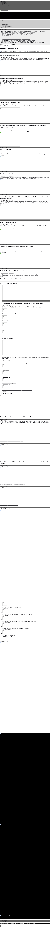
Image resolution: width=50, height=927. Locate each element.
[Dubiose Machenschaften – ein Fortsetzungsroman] (10, 481)
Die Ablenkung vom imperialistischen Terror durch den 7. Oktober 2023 (18, 246)
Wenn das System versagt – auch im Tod (10, 368)
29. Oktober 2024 (4, 104)
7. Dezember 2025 (6, 615)
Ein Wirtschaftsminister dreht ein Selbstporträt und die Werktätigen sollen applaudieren (19, 621)
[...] (40, 307)
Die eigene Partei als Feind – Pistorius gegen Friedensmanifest (14, 327)
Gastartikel (11, 104)
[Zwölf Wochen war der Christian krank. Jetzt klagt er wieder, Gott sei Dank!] (4, 388)
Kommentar (4, 6)
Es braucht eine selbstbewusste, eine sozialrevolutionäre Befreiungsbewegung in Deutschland (23, 125)
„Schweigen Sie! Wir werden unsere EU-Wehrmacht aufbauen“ (14, 376)
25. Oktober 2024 (4, 176)
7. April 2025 (5, 377)
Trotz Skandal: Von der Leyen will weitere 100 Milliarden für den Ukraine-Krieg (22, 303)
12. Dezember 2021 (4, 508)
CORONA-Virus (5, 16)
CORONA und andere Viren (6, 393)
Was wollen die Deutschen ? (7, 320)
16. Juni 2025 (5, 328)
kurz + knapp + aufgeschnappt (6, 338)
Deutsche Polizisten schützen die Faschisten (10, 102)
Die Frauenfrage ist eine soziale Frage (9, 55)
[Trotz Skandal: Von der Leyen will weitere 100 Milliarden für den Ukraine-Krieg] (12, 299)
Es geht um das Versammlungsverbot (9, 313)
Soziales (4, 2)
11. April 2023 (3, 487)
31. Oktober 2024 (4, 57)
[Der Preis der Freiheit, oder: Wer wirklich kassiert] (4, 605)
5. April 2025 (5, 384)
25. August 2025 (6, 360)
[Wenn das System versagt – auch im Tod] (4, 366)
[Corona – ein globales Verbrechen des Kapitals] (10, 438)
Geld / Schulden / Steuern (7, 26)
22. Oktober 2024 (4, 200)
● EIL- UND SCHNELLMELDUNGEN (8, 283)
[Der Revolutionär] (4, 10)
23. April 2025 (3, 466)
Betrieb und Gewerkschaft (7, 15)
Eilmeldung (4, 13)
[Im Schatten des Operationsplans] (4, 633)
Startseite (4, 12)
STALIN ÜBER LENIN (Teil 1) (8, 222)
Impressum (4, 920)
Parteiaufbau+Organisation (7, 21)
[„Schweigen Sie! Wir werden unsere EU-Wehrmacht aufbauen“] (4, 373)
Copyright (4, 921)
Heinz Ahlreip (11, 57)
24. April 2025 (3, 444)
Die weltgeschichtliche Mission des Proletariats (11, 78)
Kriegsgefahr (4, 18)
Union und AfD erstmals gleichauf (9, 383)
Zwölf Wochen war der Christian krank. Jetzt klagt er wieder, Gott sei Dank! (17, 390)
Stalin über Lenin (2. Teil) (6, 173)
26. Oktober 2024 (4, 151)
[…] (43, 59)
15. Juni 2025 (5, 336)
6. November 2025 (6, 636)
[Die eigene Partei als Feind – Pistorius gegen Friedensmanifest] (4, 325)
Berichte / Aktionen (6, 14)
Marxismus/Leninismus (6, 20)
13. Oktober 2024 (4, 273)
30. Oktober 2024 (4, 80)
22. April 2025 (6, 370)
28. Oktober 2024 (4, 127)
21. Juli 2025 (5, 305)
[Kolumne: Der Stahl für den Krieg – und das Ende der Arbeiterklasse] (4, 626)
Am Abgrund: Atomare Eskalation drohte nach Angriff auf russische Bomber (17, 334)
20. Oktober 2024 (4, 224)
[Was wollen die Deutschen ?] (4, 318)
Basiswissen (4, 4)
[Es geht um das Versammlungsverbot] (4, 311)
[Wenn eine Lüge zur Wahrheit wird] (10, 502)
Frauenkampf (5, 27)
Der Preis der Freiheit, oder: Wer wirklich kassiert (11, 607)
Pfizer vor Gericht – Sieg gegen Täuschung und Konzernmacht (15, 416)
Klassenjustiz (5, 24)
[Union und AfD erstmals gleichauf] (4, 380)
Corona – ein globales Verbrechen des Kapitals (11, 441)
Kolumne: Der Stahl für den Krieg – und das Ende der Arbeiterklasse (15, 628)
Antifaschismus (5, 25)
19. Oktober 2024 (4, 248)
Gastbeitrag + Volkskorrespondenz (9, 5)
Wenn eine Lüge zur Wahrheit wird (9, 505)
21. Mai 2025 (3, 420)
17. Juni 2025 (5, 321)
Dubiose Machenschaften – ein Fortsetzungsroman (12, 484)
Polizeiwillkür (5, 22)
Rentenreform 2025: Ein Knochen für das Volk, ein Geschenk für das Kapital (17, 614)
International (4, 17)
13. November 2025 (7, 622)
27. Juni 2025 (5, 314)
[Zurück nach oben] (0, 925)
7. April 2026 (5, 608)
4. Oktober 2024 (6, 391)
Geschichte (4, 3)
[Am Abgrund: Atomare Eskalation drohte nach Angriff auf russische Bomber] (4, 332)
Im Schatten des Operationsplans (8, 635)
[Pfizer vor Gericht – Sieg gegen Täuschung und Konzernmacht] (14, 414)
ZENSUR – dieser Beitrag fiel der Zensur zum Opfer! (13, 270)
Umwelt (4, 1)
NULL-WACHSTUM (5, 149)
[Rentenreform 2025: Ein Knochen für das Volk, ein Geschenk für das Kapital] (4, 612)
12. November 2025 (7, 629)
